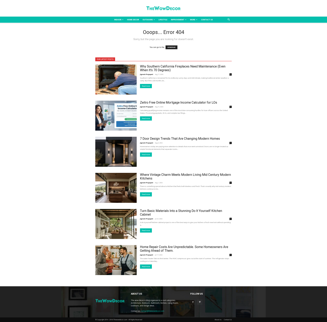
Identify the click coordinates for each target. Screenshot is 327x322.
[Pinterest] (199, 302)
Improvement (177, 19)
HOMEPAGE (171, 47)
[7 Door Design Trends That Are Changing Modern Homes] (116, 152)
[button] (229, 20)
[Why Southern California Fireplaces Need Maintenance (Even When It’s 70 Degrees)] (116, 80)
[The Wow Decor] (163, 8)
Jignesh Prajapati (146, 74)
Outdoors (148, 19)
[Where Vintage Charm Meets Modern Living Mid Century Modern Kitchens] (116, 188)
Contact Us (207, 19)
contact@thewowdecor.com (152, 311)
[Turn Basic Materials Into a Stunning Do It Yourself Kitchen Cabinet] (116, 224)
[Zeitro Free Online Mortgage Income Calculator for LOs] (116, 116)
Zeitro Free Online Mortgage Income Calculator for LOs (178, 102)
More (192, 19)
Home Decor (133, 19)
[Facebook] (192, 302)
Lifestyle (163, 19)
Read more (146, 86)
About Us (218, 320)
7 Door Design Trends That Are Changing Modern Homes (180, 138)
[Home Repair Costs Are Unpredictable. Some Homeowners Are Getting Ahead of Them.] (116, 260)
